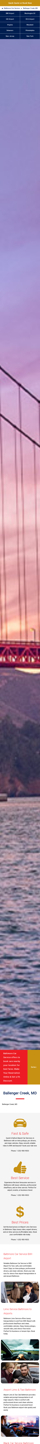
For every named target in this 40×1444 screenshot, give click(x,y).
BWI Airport (10, 13)
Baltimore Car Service (12, 8)
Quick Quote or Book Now (20, 3)
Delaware (10, 30)
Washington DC (30, 13)
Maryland (30, 25)
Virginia (10, 25)
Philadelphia (30, 30)
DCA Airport (30, 19)
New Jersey (10, 36)
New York (30, 36)
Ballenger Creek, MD (30, 8)
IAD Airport (10, 19)
